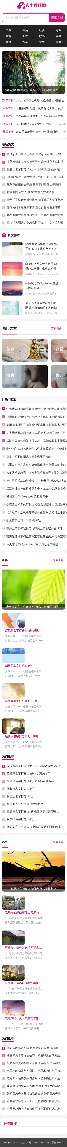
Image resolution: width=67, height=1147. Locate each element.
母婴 (5, 560)
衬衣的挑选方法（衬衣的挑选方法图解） (32, 192)
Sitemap (60, 1142)
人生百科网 (25, 1142)
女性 (42, 42)
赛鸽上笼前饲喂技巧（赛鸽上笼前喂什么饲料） (35, 528)
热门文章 (10, 328)
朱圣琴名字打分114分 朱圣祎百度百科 (30, 781)
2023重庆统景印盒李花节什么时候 (37, 131)
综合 (58, 30)
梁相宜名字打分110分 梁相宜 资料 (27, 496)
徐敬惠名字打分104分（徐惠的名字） (30, 773)
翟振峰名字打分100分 (20, 819)
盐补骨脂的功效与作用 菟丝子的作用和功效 (34, 1085)
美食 (58, 36)
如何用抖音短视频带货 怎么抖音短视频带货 (34, 207)
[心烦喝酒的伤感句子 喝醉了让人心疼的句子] (33, 93)
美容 (58, 42)
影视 (25, 36)
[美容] (25, 350)
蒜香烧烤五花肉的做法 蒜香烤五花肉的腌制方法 (36, 432)
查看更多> (57, 328)
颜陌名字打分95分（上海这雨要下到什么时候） (36, 826)
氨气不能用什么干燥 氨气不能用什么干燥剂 (34, 184)
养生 (5, 842)
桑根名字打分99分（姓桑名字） (26, 804)
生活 (25, 30)
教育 (8, 42)
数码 (42, 36)
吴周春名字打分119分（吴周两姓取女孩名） (34, 765)
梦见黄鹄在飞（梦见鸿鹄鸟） (24, 520)
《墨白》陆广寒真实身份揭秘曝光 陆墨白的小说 (36, 464)
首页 (8, 30)
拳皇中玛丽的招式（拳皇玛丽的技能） (30, 456)
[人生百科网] (33, 6)
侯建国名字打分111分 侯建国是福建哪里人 (33, 811)
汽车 (25, 42)
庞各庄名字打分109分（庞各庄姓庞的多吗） (34, 169)
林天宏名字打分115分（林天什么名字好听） (33, 544)
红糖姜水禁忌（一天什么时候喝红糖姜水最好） (36, 1101)
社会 (42, 30)
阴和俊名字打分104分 (20, 788)
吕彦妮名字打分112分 (20, 796)
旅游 (8, 36)
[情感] (25, 376)
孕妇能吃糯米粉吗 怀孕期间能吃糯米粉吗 (32, 1047)
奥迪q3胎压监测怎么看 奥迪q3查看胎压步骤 (34, 154)
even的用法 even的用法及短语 (34, 123)
